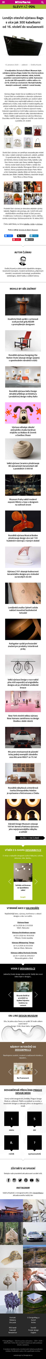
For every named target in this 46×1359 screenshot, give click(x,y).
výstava (39, 224)
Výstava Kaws (23, 922)
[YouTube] (31, 1180)
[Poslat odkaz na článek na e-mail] (29, 239)
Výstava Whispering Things (23, 942)
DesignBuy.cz (33, 850)
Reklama (12, 1320)
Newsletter (12, 1332)
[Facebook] (8, 1180)
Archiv (33, 1322)
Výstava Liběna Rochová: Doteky (24, 952)
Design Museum (28, 1016)
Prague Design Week (28, 1091)
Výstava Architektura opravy (23, 932)
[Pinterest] (26, 1180)
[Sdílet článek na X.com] (21, 235)
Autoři (33, 1320)
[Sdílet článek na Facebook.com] (8, 235)
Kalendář (12, 1330)
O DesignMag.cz (33, 1317)
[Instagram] (14, 1180)
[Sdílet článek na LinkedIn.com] (34, 235)
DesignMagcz (38, 1192)
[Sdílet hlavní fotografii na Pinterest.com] (16, 239)
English (33, 1332)
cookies (8, 1351)
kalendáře (32, 908)
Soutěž (33, 1327)
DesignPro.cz (23, 1050)
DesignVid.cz (27, 968)
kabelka (26, 224)
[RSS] (37, 1180)
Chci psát (12, 1322)
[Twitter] (20, 1180)
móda (32, 224)
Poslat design (33, 1330)
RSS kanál (12, 1327)
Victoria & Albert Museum (28, 229)
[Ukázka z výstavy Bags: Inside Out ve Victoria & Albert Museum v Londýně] (23, 45)
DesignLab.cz (28, 1355)
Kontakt (12, 1317)
